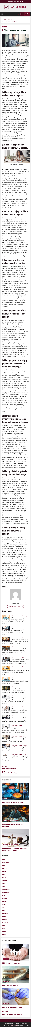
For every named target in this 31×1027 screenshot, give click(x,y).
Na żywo (27, 14)
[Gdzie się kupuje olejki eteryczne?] (15, 952)
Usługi (3, 928)
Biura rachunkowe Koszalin (19, 678)
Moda (3, 883)
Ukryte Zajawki (13, 820)
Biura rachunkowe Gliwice (19, 658)
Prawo (3, 895)
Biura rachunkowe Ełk (18, 638)
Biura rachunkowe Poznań (19, 754)
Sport (3, 907)
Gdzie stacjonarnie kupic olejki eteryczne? (13, 802)
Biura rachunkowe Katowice (19, 745)
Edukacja (4, 868)
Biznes (4, 26)
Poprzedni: (9, 767)
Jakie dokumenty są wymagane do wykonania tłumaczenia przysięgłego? (14, 849)
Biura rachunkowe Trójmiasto (20, 696)
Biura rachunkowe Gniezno (19, 707)
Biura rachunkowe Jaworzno (19, 627)
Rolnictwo (4, 901)
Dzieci (3, 865)
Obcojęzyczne (5, 892)
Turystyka (4, 919)
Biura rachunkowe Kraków (19, 736)
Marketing (4, 880)
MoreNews (14, 1025)
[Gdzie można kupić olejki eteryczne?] (15, 996)
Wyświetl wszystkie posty (16, 606)
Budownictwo (5, 862)
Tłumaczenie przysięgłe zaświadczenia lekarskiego (12, 825)
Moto (3, 886)
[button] (2, 14)
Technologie (5, 913)
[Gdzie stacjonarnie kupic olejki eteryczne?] (15, 791)
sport (3, 910)
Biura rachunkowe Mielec (19, 647)
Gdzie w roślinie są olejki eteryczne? (12, 1014)
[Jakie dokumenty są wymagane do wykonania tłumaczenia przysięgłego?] (15, 838)
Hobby (3, 874)
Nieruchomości (5, 889)
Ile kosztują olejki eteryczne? (10, 985)
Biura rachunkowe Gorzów (19, 667)
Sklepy (3, 904)
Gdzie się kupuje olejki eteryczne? (11, 963)
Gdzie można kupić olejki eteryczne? (12, 1007)
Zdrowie (4, 934)
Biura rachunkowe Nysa (18, 687)
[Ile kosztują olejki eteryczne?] (15, 974)
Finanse (4, 871)
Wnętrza (4, 931)
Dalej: (11, 772)
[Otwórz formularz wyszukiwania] (18, 14)
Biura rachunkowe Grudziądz (20, 616)
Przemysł (4, 898)
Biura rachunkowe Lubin (18, 716)
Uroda (3, 925)
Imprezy (4, 877)
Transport (4, 916)
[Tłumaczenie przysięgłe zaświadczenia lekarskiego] (15, 813)
